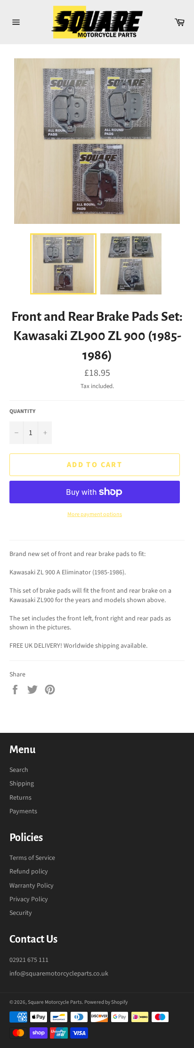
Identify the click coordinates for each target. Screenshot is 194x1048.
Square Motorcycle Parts (55, 1002)
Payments (23, 811)
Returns (20, 797)
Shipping (21, 783)
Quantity (22, 411)
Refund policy (28, 871)
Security (20, 913)
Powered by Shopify (106, 1002)
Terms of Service (32, 858)
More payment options (94, 514)
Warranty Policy (31, 885)
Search (18, 770)
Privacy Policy (28, 899)
